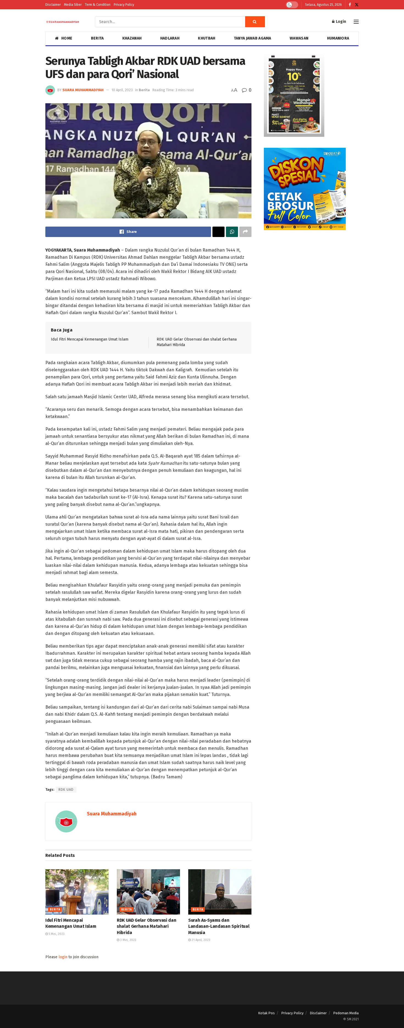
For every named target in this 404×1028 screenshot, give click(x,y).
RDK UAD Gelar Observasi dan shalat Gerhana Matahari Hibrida (146, 926)
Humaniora (338, 38)
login (63, 957)
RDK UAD (66, 790)
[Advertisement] (311, 279)
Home (66, 38)
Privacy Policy (124, 5)
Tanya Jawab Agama (252, 38)
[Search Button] (255, 21)
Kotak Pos (266, 1013)
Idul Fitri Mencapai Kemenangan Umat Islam (89, 339)
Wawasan (299, 38)
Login (340, 21)
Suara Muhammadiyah (83, 90)
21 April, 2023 (200, 940)
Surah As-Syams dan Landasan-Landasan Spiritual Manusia (218, 926)
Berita (97, 38)
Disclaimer (53, 5)
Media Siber (73, 5)
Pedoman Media (346, 1013)
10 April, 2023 (122, 90)
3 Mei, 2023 (127, 940)
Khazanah (132, 38)
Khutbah (206, 38)
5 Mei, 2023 (56, 934)
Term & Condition (97, 5)
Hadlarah (169, 38)
